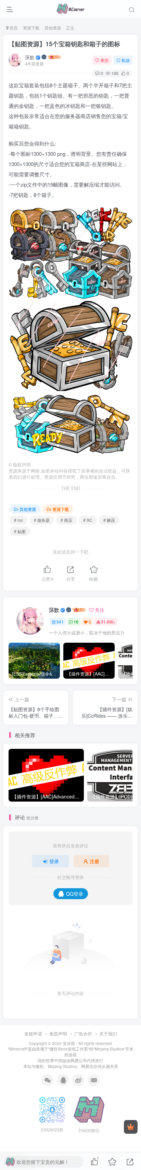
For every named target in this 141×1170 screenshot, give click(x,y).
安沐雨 (69, 1043)
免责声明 (58, 1033)
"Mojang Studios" (109, 1049)
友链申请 (33, 1033)
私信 (125, 60)
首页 (13, 27)
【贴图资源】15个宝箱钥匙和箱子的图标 (64, 43)
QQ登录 (74, 893)
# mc (18, 520)
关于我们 (108, 1033)
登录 (54, 861)
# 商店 (66, 520)
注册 (94, 861)
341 (60, 622)
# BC (87, 520)
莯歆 (30, 57)
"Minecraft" (18, 1049)
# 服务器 (42, 520)
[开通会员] (131, 1127)
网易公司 (78, 1060)
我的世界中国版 (52, 1060)
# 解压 (109, 520)
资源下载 (31, 27)
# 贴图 (20, 531)
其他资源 (52, 27)
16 (76, 622)
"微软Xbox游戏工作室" (68, 1049)
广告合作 (83, 1033)
